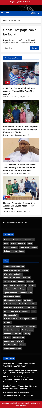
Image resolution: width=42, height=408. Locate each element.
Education (17, 240)
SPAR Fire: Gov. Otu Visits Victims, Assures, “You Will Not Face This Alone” (19, 91)
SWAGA (20, 341)
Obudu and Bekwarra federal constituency (19, 326)
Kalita (28, 307)
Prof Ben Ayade (27, 330)
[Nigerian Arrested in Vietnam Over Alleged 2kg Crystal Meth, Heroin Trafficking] (21, 188)
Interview (21, 243)
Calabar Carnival (10, 304)
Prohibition (8, 334)
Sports (21, 251)
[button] (2, 13)
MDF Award (15, 311)
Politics (7, 121)
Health (13, 243)
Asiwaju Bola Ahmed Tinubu (14, 289)
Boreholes (27, 300)
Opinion (14, 247)
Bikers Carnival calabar (12, 300)
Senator (7, 337)
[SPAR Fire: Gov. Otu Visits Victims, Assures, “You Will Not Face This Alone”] (21, 73)
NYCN (34, 319)
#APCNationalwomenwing (14, 266)
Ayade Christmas (10, 293)
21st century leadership (13, 274)
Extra (6, 243)
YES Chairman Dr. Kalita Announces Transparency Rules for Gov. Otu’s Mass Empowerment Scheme (20, 168)
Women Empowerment (12, 348)
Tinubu (22, 345)
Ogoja (6, 330)
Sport (14, 251)
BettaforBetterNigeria (12, 296)
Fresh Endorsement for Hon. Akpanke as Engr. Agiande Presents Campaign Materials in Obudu (20, 129)
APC (5, 285)
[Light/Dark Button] (33, 13)
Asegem (32, 285)
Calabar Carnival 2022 (27, 304)
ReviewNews (35, 403)
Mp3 (33, 311)
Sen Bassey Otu (18, 337)
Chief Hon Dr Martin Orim (13, 307)
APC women (21, 285)
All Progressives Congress (14, 281)
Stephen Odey (9, 341)
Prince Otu (15, 330)
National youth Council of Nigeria (16, 319)
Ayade (30, 289)
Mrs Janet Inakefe (10, 315)
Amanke (30, 281)
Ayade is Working (25, 293)
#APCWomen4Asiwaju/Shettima (16, 270)
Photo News (24, 247)
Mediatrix (25, 311)
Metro (7, 197)
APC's (12, 285)
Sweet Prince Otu (10, 345)
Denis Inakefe (9, 97)
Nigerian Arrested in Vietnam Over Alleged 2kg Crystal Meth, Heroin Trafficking (19, 206)
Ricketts (18, 334)
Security (27, 334)
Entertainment (28, 240)
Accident (26, 278)
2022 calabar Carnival (12, 278)
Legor (6, 311)
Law (33, 307)
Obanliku (7, 322)
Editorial (7, 240)
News (7, 82)
